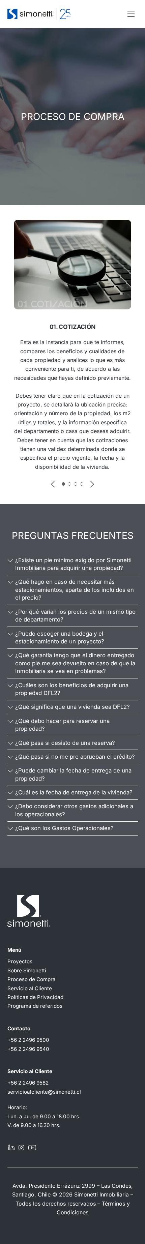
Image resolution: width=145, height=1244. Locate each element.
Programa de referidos (34, 1006)
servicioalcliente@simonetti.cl (44, 1092)
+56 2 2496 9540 (28, 1049)
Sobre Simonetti (26, 970)
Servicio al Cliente (29, 988)
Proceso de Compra (31, 979)
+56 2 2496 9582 (28, 1083)
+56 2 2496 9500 (28, 1040)
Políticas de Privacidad (35, 997)
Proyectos (19, 961)
